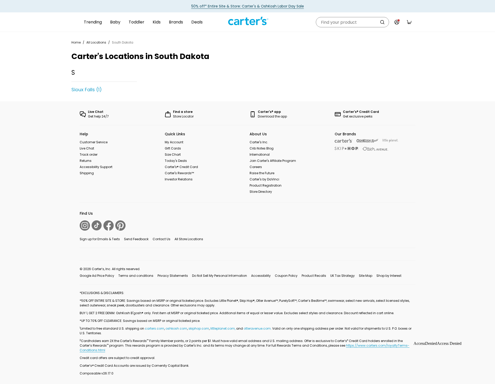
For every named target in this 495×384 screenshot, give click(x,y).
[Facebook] (108, 225)
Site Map (365, 275)
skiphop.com (198, 328)
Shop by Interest (388, 275)
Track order (88, 154)
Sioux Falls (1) (86, 89)
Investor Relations (179, 179)
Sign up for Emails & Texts (100, 239)
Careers (256, 167)
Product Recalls (314, 275)
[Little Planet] (390, 141)
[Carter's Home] (247, 21)
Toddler (136, 22)
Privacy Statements (173, 275)
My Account (174, 142)
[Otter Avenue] (375, 149)
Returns (86, 160)
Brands (176, 22)
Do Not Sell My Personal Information (219, 275)
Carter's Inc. (259, 142)
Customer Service (94, 142)
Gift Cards (173, 148)
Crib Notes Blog (262, 148)
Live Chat (87, 148)
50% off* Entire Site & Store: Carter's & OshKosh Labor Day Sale (247, 6)
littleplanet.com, (223, 328)
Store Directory (261, 191)
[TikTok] (97, 225)
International (260, 154)
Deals (197, 22)
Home (76, 42)
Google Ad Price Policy (97, 275)
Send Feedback (136, 239)
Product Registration (266, 185)
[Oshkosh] (367, 141)
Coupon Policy (286, 275)
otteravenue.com (257, 328)
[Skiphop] (346, 148)
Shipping (87, 173)
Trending (93, 22)
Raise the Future (262, 173)
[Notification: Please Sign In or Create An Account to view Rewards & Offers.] (397, 22)
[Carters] (343, 141)
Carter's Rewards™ (179, 173)
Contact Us (161, 239)
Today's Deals (176, 160)
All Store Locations (189, 239)
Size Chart (173, 154)
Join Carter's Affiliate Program (273, 160)
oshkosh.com (176, 328)
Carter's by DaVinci (264, 179)
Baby (115, 22)
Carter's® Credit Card (181, 167)
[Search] (382, 22)
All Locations (96, 42)
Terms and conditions (135, 275)
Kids (157, 22)
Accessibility (261, 275)
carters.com (154, 328)
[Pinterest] (120, 225)
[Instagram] (85, 225)
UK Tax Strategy (342, 275)
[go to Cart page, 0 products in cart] (409, 22)
